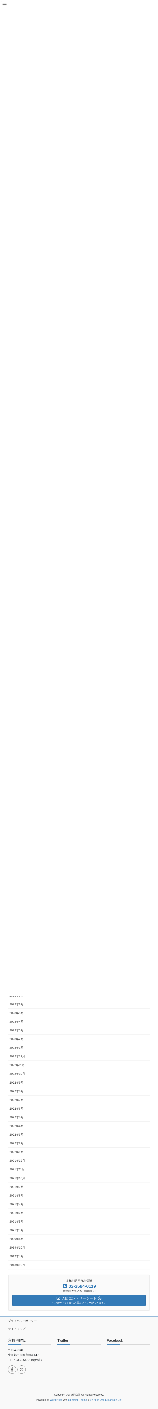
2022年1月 (16, 1152)
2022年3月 (16, 1134)
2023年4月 (16, 1021)
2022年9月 (16, 1082)
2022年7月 (16, 1100)
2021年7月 (16, 1204)
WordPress (56, 1399)
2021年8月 (16, 1195)
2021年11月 (17, 1169)
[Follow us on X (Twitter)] (21, 1369)
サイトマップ (16, 1328)
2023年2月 (16, 1039)
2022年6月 (16, 1108)
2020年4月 (16, 1239)
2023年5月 (16, 1013)
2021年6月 (16, 1212)
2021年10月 (17, 1178)
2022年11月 (17, 1065)
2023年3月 (16, 1030)
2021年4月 (16, 1230)
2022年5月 (16, 1117)
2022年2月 (16, 1143)
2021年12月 (17, 1160)
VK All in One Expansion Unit (106, 1399)
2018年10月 (17, 1265)
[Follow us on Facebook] (12, 1369)
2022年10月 (17, 1073)
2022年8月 (16, 1091)
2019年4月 (16, 1256)
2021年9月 (16, 1186)
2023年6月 (16, 1004)
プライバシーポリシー (22, 1320)
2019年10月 (17, 1247)
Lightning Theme (77, 1399)
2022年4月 (16, 1126)
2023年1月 (16, 1047)
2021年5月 (16, 1221)
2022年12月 (17, 1056)
